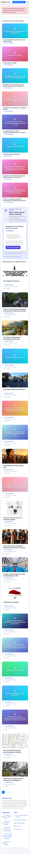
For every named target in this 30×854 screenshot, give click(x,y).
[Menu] (27, 2)
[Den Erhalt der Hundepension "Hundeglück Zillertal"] (15, 102)
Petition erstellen (14, 247)
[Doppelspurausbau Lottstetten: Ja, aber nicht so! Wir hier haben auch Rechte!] (15, 79)
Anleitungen (6, 812)
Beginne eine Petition (19, 2)
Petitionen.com (5, 2)
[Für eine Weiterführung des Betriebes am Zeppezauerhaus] (15, 34)
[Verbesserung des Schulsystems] (15, 148)
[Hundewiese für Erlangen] (15, 56)
